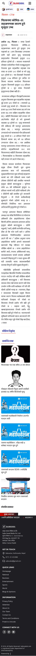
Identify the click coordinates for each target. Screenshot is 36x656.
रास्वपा (32, 9)
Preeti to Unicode (9, 622)
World (4, 588)
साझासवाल (9, 35)
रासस (21, 9)
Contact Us (6, 615)
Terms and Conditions (10, 618)
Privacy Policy (7, 601)
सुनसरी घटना (9, 9)
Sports (4, 585)
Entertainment (7, 581)
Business (5, 578)
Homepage (6, 571)
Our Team (6, 611)
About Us (5, 608)
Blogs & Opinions (9, 592)
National (5, 574)
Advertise (6, 605)
